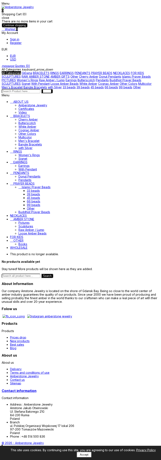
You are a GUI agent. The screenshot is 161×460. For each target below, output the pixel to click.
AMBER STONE (23, 219)
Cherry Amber (88, 76)
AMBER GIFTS (60, 76)
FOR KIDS (137, 73)
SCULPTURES (11, 76)
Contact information (19, 391)
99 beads (125, 87)
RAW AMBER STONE (36, 76)
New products (20, 341)
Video (22, 112)
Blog (13, 348)
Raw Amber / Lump (52, 80)
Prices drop (18, 337)
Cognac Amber (108, 83)
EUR (13, 56)
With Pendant (40, 83)
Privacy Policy (146, 450)
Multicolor (145, 83)
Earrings (71, 80)
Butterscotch (86, 80)
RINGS (54, 73)
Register (16, 43)
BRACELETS (41, 73)
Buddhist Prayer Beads (125, 80)
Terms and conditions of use (29, 372)
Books (22, 244)
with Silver (55, 87)
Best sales (17, 344)
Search (47, 275)
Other (74, 76)
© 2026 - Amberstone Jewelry (23, 443)
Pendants (102, 80)
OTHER (18, 240)
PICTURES (9, 80)
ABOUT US (21, 101)
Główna (27, 73)
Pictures (24, 222)
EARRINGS (67, 73)
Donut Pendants (110, 76)
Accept (84, 454)
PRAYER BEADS (101, 73)
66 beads (111, 87)
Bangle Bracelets (35, 87)
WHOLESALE (18, 247)
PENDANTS (82, 73)
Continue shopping (14, 25)
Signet (26, 83)
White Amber (88, 83)
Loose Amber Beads (65, 83)
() (16, 66)
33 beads (69, 87)
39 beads (83, 87)
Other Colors (128, 83)
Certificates (26, 109)
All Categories (11, 73)
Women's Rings (27, 80)
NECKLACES (121, 73)
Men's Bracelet (12, 87)
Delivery (16, 369)
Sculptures (25, 226)
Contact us (17, 379)
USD (13, 59)
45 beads (97, 87)
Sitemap (15, 383)
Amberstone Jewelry (32, 105)
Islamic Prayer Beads (136, 76)
